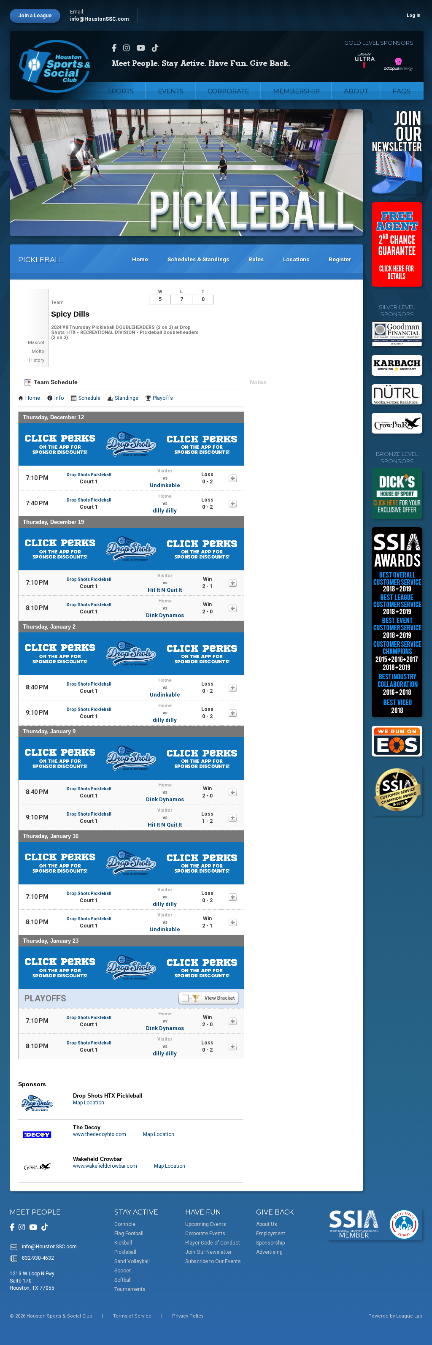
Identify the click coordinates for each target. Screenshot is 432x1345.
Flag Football (128, 1234)
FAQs (401, 91)
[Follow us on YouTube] (141, 47)
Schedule (89, 398)
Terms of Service (132, 1316)
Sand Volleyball (132, 1261)
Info (59, 398)
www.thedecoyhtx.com (99, 1134)
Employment (270, 1234)
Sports (121, 91)
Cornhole (124, 1224)
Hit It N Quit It (165, 590)
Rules (256, 259)
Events (171, 91)
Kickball (123, 1243)
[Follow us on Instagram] (126, 47)
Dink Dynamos (165, 615)
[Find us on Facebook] (114, 47)
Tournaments (130, 1289)
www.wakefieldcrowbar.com (105, 1166)
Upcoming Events (205, 1224)
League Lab (409, 1316)
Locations (296, 259)
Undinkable (165, 485)
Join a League (35, 16)
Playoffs (163, 398)
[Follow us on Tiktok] (155, 47)
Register (340, 259)
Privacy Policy (187, 1316)
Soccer (122, 1271)
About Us (266, 1224)
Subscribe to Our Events (213, 1261)
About (356, 91)
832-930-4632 (38, 1258)
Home (140, 259)
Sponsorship (270, 1243)
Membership (296, 91)
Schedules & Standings (198, 259)
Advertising (269, 1252)
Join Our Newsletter (208, 1252)
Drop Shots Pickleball (89, 474)
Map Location (88, 1103)
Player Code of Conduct (212, 1243)
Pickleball (125, 1252)
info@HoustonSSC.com (99, 19)
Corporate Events (205, 1234)
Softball (123, 1280)
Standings (126, 398)
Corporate (228, 91)
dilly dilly (165, 510)
